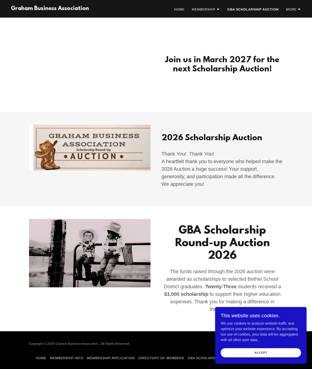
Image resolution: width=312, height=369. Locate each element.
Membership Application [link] (111, 358)
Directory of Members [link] (161, 358)
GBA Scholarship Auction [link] (253, 9)
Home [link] (179, 9)
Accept (260, 352)
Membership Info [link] (66, 358)
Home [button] (41, 358)
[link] (50, 9)
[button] (206, 9)
